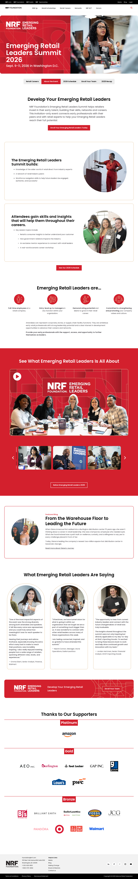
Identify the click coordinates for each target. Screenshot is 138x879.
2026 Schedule (69, 81)
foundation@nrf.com (29, 858)
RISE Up (35, 8)
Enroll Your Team (89, 81)
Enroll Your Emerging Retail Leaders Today (69, 127)
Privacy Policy (26, 876)
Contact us (52, 870)
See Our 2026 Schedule (69, 268)
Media (50, 860)
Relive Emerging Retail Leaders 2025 (69, 485)
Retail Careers (32, 81)
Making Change (53, 865)
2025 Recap (107, 81)
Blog (49, 863)
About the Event (51, 81)
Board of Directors (54, 868)
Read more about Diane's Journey (59, 548)
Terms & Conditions (11, 876)
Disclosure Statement (41, 876)
